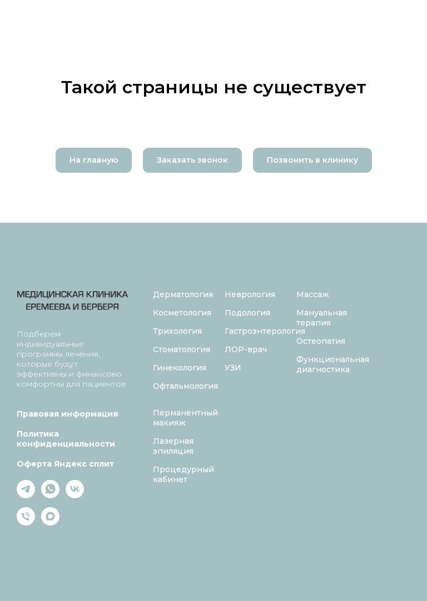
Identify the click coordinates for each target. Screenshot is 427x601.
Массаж (312, 294)
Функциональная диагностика (332, 364)
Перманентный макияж (185, 418)
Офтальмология (185, 386)
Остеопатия (320, 341)
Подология (247, 313)
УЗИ (233, 368)
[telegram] (26, 495)
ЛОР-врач (246, 349)
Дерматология (183, 294)
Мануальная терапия (321, 318)
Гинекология (179, 368)
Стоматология (181, 349)
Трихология (177, 331)
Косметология (182, 313)
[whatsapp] (50, 495)
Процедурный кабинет (183, 474)
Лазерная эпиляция (173, 446)
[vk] (75, 495)
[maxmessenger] (50, 522)
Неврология (250, 294)
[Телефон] (26, 522)
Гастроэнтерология (265, 331)
